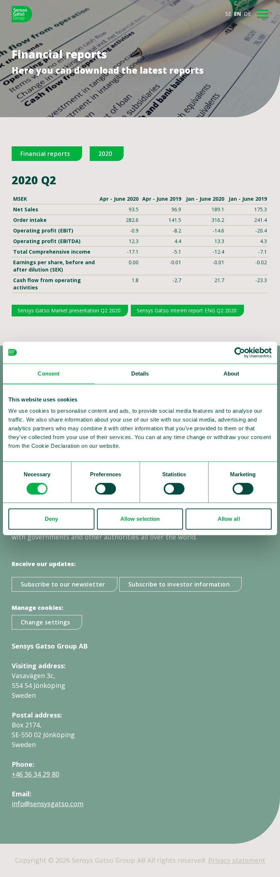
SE (228, 13)
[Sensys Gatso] (22, 14)
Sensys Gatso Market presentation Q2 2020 (69, 310)
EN (237, 13)
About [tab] (231, 373)
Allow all (229, 519)
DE (247, 13)
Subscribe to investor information (179, 584)
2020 (105, 154)
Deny (51, 519)
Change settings (45, 622)
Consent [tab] (48, 373)
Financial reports (45, 154)
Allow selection (140, 519)
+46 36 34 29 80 (35, 774)
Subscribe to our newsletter (63, 584)
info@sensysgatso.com (47, 803)
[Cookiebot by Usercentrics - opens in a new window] (240, 352)
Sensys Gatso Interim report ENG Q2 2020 (187, 310)
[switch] (105, 489)
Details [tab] (140, 373)
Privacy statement (236, 860)
